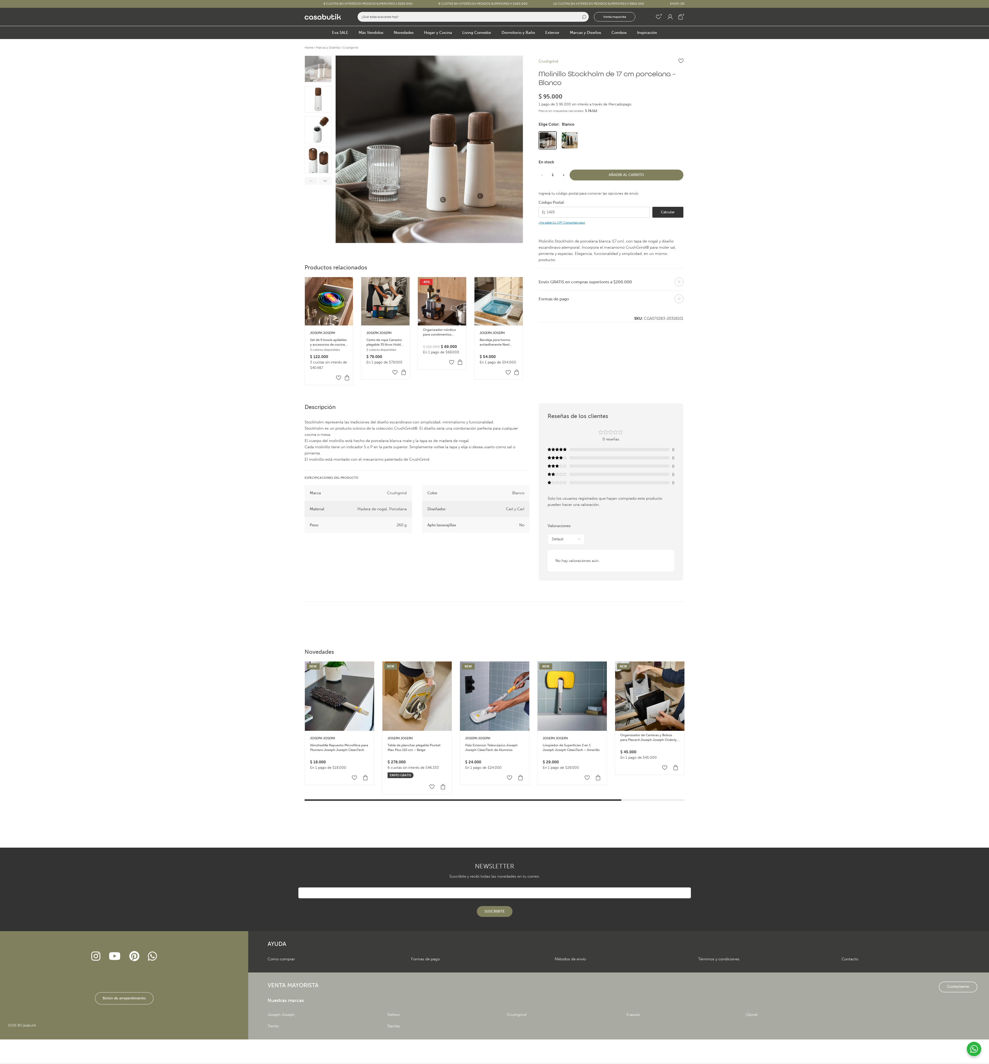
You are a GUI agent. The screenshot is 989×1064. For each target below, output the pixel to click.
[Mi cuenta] (670, 17)
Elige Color (556, 124)
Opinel (752, 1014)
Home (309, 47)
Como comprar (281, 959)
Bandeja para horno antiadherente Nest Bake (495, 342)
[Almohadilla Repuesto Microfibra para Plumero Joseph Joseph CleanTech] (339, 696)
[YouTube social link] (115, 956)
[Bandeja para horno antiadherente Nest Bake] (498, 301)
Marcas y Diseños (328, 47)
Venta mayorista (614, 17)
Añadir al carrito (626, 175)
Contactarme (958, 986)
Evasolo (633, 1014)
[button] (311, 181)
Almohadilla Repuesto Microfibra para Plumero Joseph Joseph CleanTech (339, 747)
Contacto (850, 959)
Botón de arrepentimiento (124, 998)
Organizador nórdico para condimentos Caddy (439, 332)
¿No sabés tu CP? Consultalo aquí (562, 222)
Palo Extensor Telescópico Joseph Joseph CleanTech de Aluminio (491, 747)
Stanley (393, 1026)
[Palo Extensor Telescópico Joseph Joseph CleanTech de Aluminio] (494, 696)
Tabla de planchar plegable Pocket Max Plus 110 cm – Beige (414, 747)
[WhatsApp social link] (152, 956)
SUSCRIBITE (495, 911)
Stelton (393, 1014)
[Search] (584, 17)
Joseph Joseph (322, 333)
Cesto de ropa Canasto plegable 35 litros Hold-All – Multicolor (384, 342)
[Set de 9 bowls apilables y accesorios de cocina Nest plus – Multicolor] (329, 301)
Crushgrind (350, 47)
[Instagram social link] (95, 956)
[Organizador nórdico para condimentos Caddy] (442, 301)
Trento (273, 1026)
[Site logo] (323, 16)
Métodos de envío (570, 959)
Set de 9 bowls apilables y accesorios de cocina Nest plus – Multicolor (328, 342)
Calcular (668, 212)
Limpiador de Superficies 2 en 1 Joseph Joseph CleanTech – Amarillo (571, 747)
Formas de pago (425, 959)
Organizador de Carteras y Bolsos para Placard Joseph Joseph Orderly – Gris (648, 737)
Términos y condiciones (718, 959)
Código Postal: (552, 202)
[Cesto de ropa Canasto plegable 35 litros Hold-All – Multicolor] (385, 301)
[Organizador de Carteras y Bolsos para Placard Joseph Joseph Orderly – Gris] (649, 696)
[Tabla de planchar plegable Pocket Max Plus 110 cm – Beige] (417, 696)
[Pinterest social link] (134, 956)
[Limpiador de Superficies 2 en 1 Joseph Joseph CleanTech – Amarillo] (572, 696)
